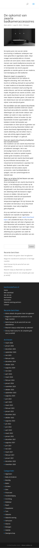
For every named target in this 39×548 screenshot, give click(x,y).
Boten (7, 483)
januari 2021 (9, 458)
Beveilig (7, 480)
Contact (6, 305)
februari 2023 (9, 408)
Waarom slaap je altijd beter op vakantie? (18, 270)
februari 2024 (9, 380)
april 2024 (8, 374)
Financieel (8, 493)
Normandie (8, 297)
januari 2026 (9, 346)
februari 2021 (9, 455)
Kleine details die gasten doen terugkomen (18, 255)
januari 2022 (9, 436)
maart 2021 (9, 452)
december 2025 (10, 349)
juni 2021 (8, 446)
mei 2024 (8, 371)
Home (6, 290)
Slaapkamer (9, 508)
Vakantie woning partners (12, 302)
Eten (6, 489)
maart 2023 (9, 405)
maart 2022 (9, 433)
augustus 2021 (10, 442)
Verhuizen (8, 521)
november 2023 (10, 386)
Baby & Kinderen (11, 477)
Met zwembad (8, 293)
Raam (7, 505)
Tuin (6, 511)
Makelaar (8, 502)
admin (9, 25)
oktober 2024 (9, 365)
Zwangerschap (10, 533)
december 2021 (10, 439)
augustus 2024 (10, 368)
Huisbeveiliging (10, 496)
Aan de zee (7, 295)
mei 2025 (8, 355)
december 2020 (10, 461)
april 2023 (8, 402)
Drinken (8, 486)
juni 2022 (8, 427)
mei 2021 (8, 449)
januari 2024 (9, 383)
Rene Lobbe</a (27, 545)
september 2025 (10, 352)
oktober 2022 (9, 418)
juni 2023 (8, 399)
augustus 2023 (10, 396)
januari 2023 (9, 411)
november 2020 (10, 464)
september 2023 (10, 393)
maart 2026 (9, 343)
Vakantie (8, 514)
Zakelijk (7, 530)
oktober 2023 (9, 390)
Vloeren (7, 524)
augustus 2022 (10, 421)
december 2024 (10, 361)
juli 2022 (8, 424)
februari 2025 (9, 358)
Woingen (26, 25)
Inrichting (8, 499)
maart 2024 (9, 377)
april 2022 (8, 430)
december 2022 (10, 414)
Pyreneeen (7, 300)
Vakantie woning (10, 518)
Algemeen (8, 474)
